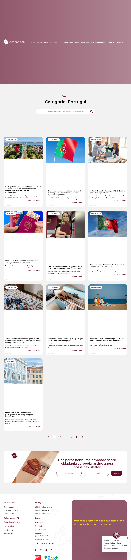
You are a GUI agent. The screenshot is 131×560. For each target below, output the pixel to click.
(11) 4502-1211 (40, 526)
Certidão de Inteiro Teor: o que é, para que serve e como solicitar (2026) (65, 340)
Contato (39, 522)
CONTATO (85, 42)
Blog (37, 518)
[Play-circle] (46, 550)
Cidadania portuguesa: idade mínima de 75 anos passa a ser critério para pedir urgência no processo (65, 193)
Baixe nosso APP (12, 518)
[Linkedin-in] (51, 550)
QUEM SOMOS (42, 42)
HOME (33, 42)
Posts (64, 96)
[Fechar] (127, 538)
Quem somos (9, 507)
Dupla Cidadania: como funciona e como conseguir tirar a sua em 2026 (22, 262)
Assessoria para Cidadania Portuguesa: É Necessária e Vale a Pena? (107, 266)
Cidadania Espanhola (43, 513)
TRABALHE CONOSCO (115, 42)
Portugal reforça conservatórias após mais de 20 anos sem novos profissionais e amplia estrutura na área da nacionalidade (23, 190)
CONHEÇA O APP (67, 42)
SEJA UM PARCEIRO (97, 42)
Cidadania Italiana (42, 510)
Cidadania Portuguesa (43, 507)
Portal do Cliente (12, 522)
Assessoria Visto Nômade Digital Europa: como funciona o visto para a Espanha (107, 340)
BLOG (77, 42)
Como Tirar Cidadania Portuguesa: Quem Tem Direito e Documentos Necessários (65, 268)
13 (77, 437)
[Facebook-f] (35, 550)
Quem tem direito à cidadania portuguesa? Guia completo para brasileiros (19, 414)
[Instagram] (40, 550)
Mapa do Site (9, 513)
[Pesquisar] (91, 111)
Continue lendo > (34, 200)
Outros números (41, 540)
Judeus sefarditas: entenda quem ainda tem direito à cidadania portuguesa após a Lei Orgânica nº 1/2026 (23, 340)
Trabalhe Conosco (11, 510)
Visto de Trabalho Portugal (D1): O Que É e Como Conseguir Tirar (107, 192)
